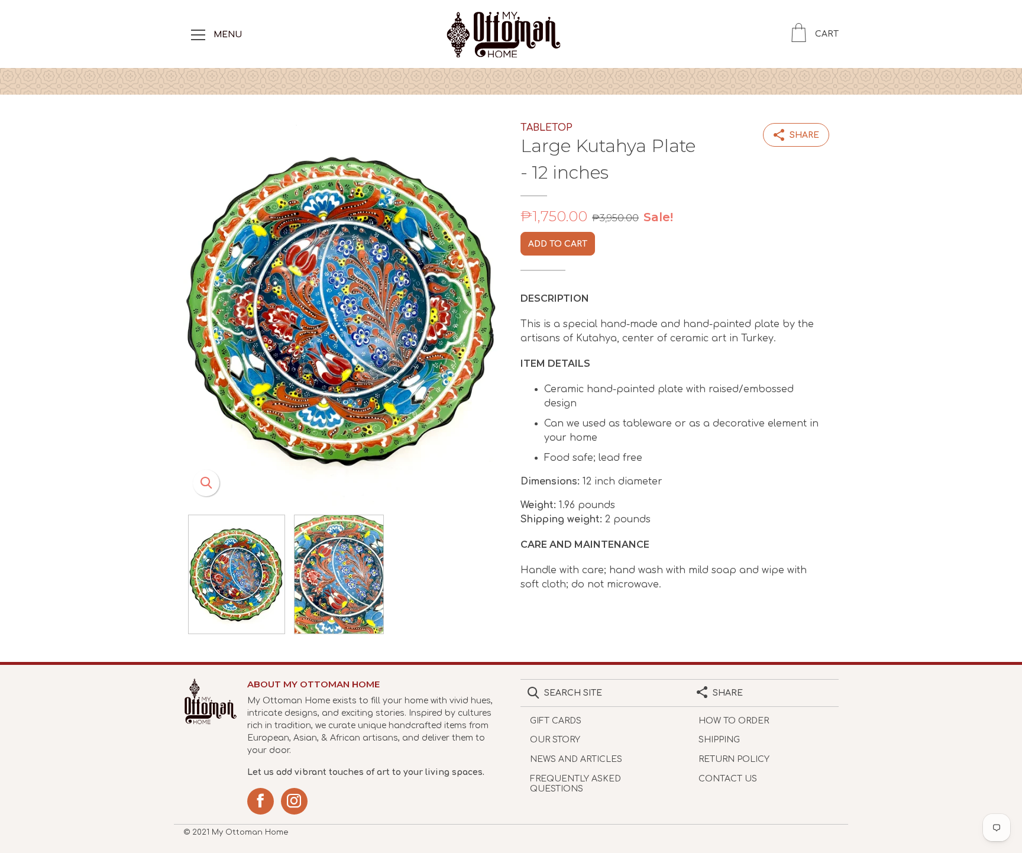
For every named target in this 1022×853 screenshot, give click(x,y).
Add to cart (557, 244)
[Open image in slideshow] (342, 310)
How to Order (733, 720)
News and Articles (576, 759)
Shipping (719, 739)
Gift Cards (555, 720)
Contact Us (727, 778)
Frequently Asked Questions (575, 783)
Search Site (573, 693)
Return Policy (733, 759)
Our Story (555, 739)
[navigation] (198, 34)
